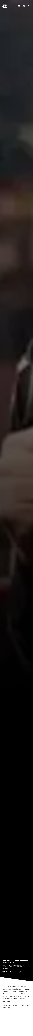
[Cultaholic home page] (10, 6)
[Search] (24, 6)
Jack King (9, 971)
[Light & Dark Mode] (19, 6)
